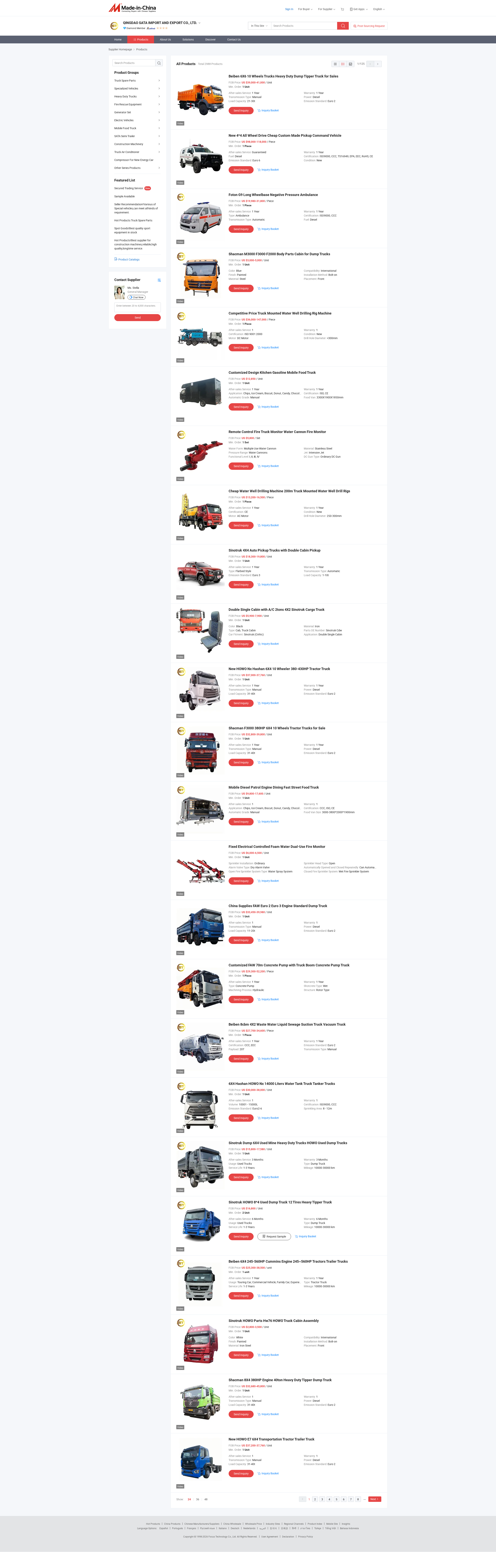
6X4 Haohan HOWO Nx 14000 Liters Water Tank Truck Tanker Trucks (282, 1084)
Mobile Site (332, 1523)
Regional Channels (294, 1523)
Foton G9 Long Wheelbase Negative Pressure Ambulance (273, 195)
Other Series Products (127, 168)
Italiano (223, 1528)
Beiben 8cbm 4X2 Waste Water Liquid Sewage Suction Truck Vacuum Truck (287, 1024)
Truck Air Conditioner (126, 152)
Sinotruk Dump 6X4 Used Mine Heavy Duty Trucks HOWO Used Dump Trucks (288, 1143)
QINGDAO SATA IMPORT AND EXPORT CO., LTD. (160, 23)
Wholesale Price (253, 1523)
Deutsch (235, 1528)
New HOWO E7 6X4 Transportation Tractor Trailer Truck (271, 1439)
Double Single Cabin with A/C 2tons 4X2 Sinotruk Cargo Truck (277, 610)
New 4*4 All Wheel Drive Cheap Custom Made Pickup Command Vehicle (285, 135)
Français (191, 1528)
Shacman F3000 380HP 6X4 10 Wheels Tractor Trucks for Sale (277, 728)
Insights (346, 1523)
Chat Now (138, 297)
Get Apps (359, 9)
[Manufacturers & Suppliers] (133, 7)
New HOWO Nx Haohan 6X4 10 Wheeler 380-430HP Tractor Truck (279, 669)
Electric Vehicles (123, 120)
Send (138, 317)
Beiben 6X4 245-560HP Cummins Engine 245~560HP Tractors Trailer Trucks (288, 1261)
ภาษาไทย (305, 1528)
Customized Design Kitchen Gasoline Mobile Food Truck (272, 372)
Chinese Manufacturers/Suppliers (201, 1523)
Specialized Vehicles (126, 88)
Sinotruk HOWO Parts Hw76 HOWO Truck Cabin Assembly (274, 1321)
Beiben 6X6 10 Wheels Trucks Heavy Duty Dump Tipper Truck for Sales (283, 76)
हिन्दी (294, 1528)
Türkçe (317, 1528)
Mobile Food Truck (125, 128)
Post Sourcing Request (371, 26)
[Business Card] (159, 280)
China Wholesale (232, 1523)
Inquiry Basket (270, 110)
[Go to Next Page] (377, 64)
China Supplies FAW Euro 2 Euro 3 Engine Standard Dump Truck (278, 906)
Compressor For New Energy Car (133, 160)
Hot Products (153, 1523)
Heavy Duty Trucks (125, 96)
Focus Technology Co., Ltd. (222, 1536)
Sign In (289, 9)
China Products (172, 1523)
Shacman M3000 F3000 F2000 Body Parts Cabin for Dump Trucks (279, 254)
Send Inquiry (241, 110)
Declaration (288, 1536)
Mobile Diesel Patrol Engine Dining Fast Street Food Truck (274, 787)
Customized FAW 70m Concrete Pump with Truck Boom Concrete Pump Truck (289, 965)
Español (163, 1528)
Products (142, 39)
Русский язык (207, 1528)
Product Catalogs (129, 259)
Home (117, 39)
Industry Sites (273, 1523)
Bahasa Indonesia (349, 1528)
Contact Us (234, 39)
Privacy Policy (305, 1536)
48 (206, 1499)
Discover (210, 39)
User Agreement (269, 1536)
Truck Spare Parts (125, 80)
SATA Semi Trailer (124, 136)
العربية (262, 1528)
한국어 (273, 1528)
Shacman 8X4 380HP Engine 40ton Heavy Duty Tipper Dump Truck (280, 1380)
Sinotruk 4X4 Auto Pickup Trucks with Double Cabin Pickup (274, 550)
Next (373, 1499)
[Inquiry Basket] (343, 9)
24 (189, 1499)
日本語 (284, 1528)
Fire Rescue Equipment (128, 104)
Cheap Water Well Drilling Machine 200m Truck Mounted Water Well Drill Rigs (289, 491)
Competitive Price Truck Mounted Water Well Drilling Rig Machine (280, 313)
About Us (165, 39)
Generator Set (122, 112)
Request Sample (276, 1236)
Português (177, 1528)
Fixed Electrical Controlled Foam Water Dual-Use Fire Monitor (277, 847)
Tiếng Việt (330, 1528)
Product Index (315, 1523)
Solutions (188, 39)
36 (197, 1499)
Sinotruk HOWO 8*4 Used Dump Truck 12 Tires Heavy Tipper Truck (280, 1202)
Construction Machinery (128, 144)
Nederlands (249, 1528)
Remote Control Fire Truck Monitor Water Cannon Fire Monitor (277, 432)
